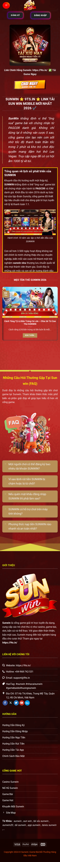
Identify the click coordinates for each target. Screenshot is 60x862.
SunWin (13, 118)
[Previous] (3, 315)
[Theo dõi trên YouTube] (21, 702)
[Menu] (6, 5)
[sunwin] (30, 5)
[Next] (56, 315)
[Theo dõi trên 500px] (27, 702)
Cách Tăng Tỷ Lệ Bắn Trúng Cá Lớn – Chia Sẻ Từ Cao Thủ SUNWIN (30, 322)
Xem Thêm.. (30, 335)
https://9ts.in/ (39, 70)
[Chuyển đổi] (5, 464)
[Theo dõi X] (10, 702)
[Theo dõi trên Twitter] (16, 702)
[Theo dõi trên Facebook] (5, 702)
